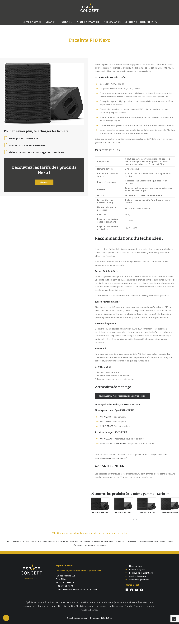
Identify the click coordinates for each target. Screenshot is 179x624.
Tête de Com (106, 618)
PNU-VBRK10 (127, 410)
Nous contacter (136, 566)
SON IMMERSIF (146, 22)
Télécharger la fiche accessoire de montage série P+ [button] (122, 396)
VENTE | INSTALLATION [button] (88, 22)
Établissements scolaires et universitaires (142, 541)
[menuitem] (32, 22)
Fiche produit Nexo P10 (23, 138)
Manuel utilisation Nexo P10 (27, 145)
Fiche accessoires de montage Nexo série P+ (36, 152)
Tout (8, 541)
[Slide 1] (133, 519)
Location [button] (50, 22)
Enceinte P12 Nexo (123, 513)
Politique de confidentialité (141, 572)
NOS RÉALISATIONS (112, 22)
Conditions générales (139, 579)
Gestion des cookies (138, 576)
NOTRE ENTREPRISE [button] (32, 22)
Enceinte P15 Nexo (146, 513)
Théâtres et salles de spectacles (55, 541)
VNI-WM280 (105, 417)
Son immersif (101, 545)
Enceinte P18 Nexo (170, 513)
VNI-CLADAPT (106, 421)
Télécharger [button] (44, 182)
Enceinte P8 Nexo (100, 513)
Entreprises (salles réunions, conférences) (108, 541)
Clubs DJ (87, 541)
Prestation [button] (66, 22)
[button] (156, 22)
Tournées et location (20, 541)
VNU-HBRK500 (131, 404)
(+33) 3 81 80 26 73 (64, 586)
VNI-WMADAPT (107, 438)
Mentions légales (137, 569)
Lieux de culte (36, 541)
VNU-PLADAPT (106, 426)
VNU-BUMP (121, 432)
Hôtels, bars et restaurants (84, 545)
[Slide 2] (136, 519)
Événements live (76, 541)
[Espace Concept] (89, 9)
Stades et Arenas (166, 541)
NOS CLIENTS (131, 22)
